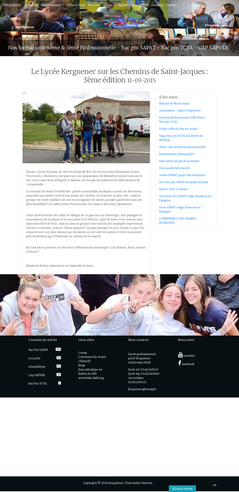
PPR (146, 5)
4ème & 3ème (76, 5)
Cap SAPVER (37, 375)
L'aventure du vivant (92, 357)
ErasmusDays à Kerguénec (177, 154)
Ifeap (81, 365)
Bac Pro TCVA (38, 383)
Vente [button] (109, 5)
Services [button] (94, 5)
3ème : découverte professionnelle (182, 147)
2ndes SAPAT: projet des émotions (182, 175)
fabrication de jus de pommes (179, 161)
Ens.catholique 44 (90, 369)
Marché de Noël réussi (174, 103)
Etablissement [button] (52, 5)
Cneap (82, 352)
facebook (187, 364)
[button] (18, 28)
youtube (189, 355)
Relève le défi (87, 373)
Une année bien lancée (174, 168)
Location (157, 5)
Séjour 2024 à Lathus (173, 189)
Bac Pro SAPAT (38, 350)
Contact (171, 5)
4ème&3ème (37, 366)
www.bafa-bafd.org (91, 378)
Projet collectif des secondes (178, 128)
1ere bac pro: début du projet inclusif (183, 182)
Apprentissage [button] (128, 5)
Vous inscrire (183, 489)
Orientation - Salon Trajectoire (180, 110)
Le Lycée (34, 358)
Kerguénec (12, 5)
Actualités (32, 5)
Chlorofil (84, 361)
